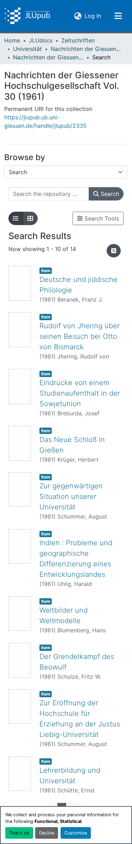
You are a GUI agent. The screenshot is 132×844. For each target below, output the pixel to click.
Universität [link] (27, 48)
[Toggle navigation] (118, 15)
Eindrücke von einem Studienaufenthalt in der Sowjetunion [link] (79, 393)
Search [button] (109, 193)
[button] (27, 16)
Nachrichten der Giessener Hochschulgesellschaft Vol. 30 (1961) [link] (48, 57)
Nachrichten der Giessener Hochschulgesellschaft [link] (86, 48)
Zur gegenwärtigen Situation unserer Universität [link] (71, 496)
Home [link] (12, 40)
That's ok (19, 833)
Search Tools (101, 218)
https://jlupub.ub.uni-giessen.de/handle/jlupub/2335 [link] (45, 121)
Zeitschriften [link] (78, 40)
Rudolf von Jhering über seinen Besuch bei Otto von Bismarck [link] (79, 336)
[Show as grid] (30, 218)
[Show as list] (15, 218)
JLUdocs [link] (40, 40)
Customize (75, 833)
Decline (46, 833)
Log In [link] (92, 15)
